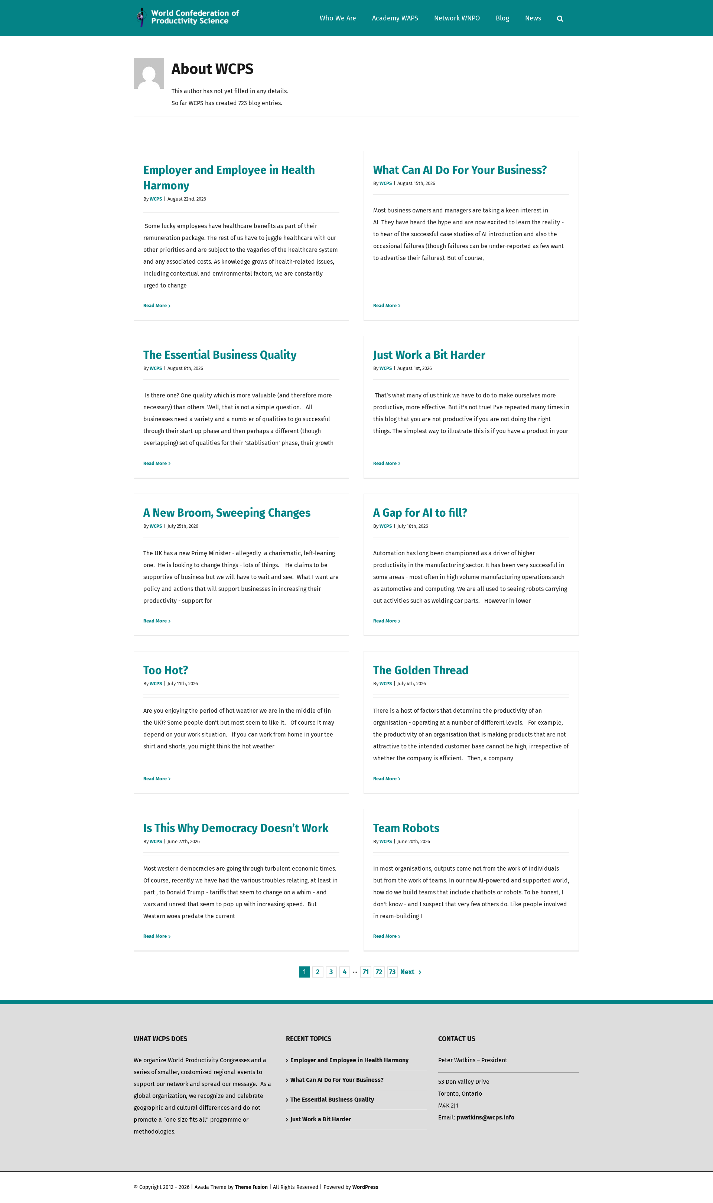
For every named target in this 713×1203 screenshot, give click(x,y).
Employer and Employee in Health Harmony (349, 1060)
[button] (560, 18)
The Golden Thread (421, 670)
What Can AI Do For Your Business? (460, 170)
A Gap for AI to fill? (420, 513)
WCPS (156, 199)
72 (379, 972)
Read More (155, 305)
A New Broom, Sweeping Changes (226, 513)
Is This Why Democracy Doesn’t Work (236, 828)
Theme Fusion (251, 1187)
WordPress (365, 1187)
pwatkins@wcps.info (485, 1117)
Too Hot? (165, 670)
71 (366, 972)
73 (392, 972)
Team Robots (406, 828)
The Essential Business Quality (220, 355)
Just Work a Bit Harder (429, 355)
